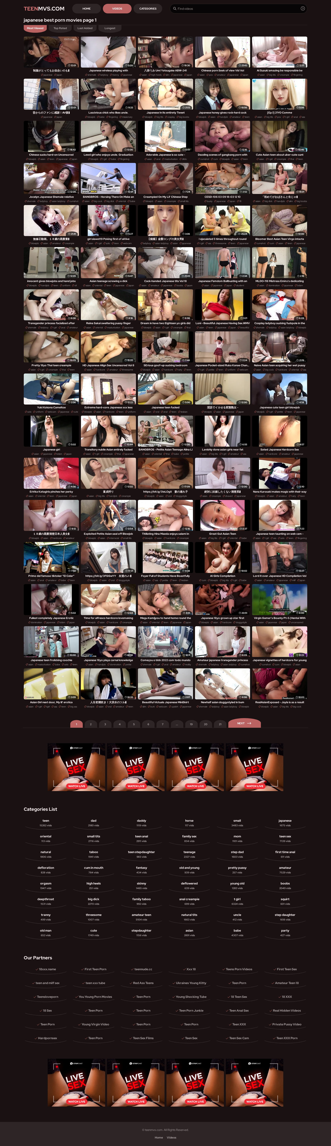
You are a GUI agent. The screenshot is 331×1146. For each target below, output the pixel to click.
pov (211, 74)
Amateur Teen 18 (287, 983)
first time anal (285, 854)
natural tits (189, 917)
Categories (147, 8)
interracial (114, 538)
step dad (237, 854)
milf (294, 580)
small (237, 823)
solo (108, 243)
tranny (115, 74)
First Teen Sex (287, 969)
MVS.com (44, 8)
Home (87, 8)
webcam (127, 243)
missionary (127, 117)
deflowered (189, 885)
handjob (224, 117)
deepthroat (45, 901)
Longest (110, 28)
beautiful (244, 327)
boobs (180, 285)
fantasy (141, 870)
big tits (272, 74)
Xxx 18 (191, 969)
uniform (66, 285)
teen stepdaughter (141, 854)
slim (167, 74)
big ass (73, 706)
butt (152, 706)
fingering (297, 74)
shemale (92, 74)
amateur (221, 74)
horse (189, 823)
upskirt (174, 706)
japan (59, 74)
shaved (229, 496)
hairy (179, 369)
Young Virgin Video (95, 1024)
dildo (184, 159)
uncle (237, 917)
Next (241, 723)
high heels (156, 74)
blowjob (91, 117)
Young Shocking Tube (191, 997)
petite (211, 369)
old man (45, 933)
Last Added (85, 28)
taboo (93, 854)
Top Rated (60, 28)
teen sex (285, 838)
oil (76, 285)
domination (274, 285)
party (285, 933)
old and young (189, 870)
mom (237, 838)
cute (76, 411)
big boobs (184, 117)
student (240, 285)
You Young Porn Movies (95, 997)
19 (191, 724)
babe (102, 117)
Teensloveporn (47, 997)
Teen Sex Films (143, 1038)
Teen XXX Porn (286, 1038)
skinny (141, 885)
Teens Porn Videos (239, 969)
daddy (141, 823)
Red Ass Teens (143, 983)
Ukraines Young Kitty (191, 983)
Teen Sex (191, 1038)
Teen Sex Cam (239, 1038)
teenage (189, 854)
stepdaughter (142, 933)
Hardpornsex (47, 1038)
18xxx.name (47, 969)
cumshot (204, 159)
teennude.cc (143, 969)
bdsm (300, 285)
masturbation (171, 159)
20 (205, 724)
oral (157, 411)
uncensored (297, 622)
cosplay (171, 117)
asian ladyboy (58, 201)
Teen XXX (239, 1024)
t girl (287, 117)
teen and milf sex (48, 983)
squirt (285, 901)
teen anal (141, 838)
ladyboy (104, 74)
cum (215, 159)
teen (247, 117)
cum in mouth (93, 870)
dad (93, 823)
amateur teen (141, 917)
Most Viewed (35, 28)
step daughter (285, 917)
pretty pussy (237, 870)
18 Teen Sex (239, 997)
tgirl (48, 706)
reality (188, 664)
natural (45, 854)
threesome (220, 243)
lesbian (184, 411)
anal (296, 117)
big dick (110, 201)
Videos (117, 8)
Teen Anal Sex (239, 1011)
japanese (47, 74)
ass (303, 117)
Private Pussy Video (287, 1024)
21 (220, 724)
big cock (98, 201)
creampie (284, 74)
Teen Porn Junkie (191, 1011)
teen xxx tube (95, 983)
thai (292, 159)
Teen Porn (239, 983)
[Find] (303, 8)
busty (209, 201)
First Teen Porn (95, 969)
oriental (122, 201)
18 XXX (287, 997)
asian (144, 74)
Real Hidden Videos (287, 1011)
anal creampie (189, 901)
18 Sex (47, 1011)
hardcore (100, 369)
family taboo (141, 901)
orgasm (45, 885)
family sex (189, 838)
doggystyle (181, 496)
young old (237, 885)
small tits (184, 201)
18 (240, 201)
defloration (46, 870)
